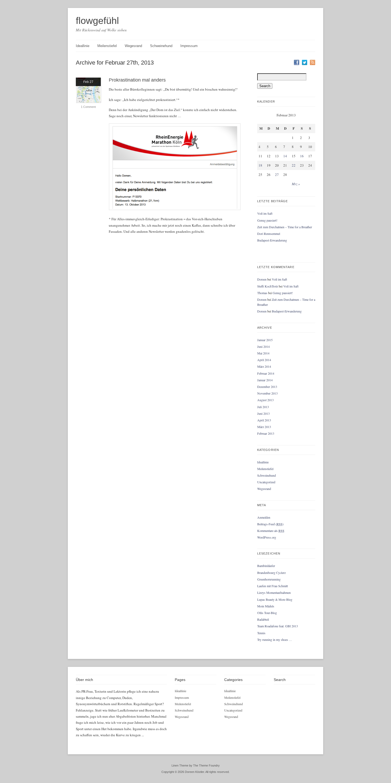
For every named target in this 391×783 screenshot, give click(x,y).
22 (294, 165)
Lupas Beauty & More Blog (274, 599)
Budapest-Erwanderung (272, 240)
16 (302, 156)
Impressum (189, 46)
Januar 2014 (265, 380)
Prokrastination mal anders (137, 80)
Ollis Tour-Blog (267, 613)
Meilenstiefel (107, 46)
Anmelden (263, 517)
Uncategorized (266, 482)
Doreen (262, 279)
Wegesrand (133, 46)
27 (277, 174)
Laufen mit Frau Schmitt (272, 586)
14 (285, 156)
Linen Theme (180, 765)
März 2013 (264, 427)
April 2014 (264, 360)
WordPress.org (266, 537)
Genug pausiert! (267, 220)
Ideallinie (82, 46)
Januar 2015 (265, 340)
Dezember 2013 (267, 386)
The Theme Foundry (206, 765)
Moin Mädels (265, 606)
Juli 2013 (263, 407)
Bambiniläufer (266, 566)
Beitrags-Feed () (270, 524)
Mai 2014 (263, 353)
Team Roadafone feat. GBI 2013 (277, 626)
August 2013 (265, 400)
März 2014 (264, 366)
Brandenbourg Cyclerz (271, 572)
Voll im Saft (264, 213)
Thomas (262, 293)
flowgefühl (97, 20)
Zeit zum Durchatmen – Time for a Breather (284, 227)
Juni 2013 (263, 413)
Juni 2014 (263, 346)
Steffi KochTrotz (267, 286)
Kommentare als (270, 530)
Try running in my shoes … (274, 639)
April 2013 (264, 420)
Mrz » (296, 183)
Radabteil (263, 619)
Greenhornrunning (269, 579)
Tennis (261, 633)
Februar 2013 (265, 433)
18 (260, 165)
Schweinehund (161, 46)
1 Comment (88, 106)
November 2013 (267, 393)
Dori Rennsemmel (268, 233)
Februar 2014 (265, 373)
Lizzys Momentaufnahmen (274, 592)
